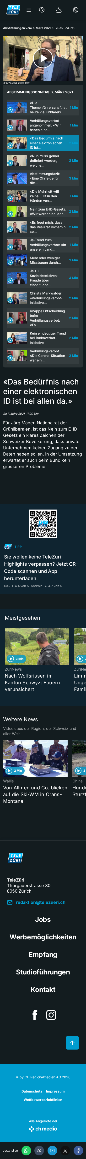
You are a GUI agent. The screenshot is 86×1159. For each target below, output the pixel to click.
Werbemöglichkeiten (43, 937)
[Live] (42, 10)
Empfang (43, 954)
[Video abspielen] (43, 58)
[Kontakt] (75, 10)
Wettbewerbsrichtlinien (43, 1100)
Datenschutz (32, 1091)
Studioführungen (43, 972)
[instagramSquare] (51, 1015)
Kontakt (43, 989)
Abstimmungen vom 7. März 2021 (27, 28)
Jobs (43, 919)
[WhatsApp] (26, 1150)
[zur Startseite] (13, 10)
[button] (39, 1150)
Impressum (55, 1091)
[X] (65, 1150)
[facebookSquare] (35, 1015)
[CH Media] (43, 1128)
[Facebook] (78, 1150)
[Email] (52, 1150)
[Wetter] (59, 10)
